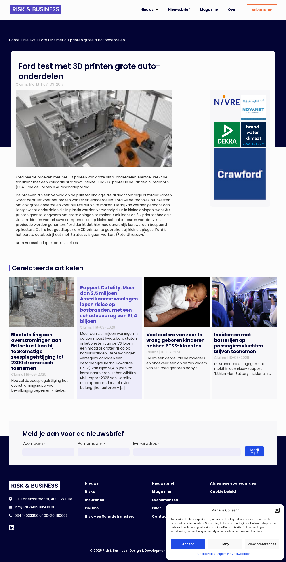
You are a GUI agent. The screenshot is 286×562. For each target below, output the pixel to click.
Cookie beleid (223, 491)
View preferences (262, 544)
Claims (21, 84)
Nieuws (147, 9)
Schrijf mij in (254, 451)
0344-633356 (26, 515)
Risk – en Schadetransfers (109, 516)
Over (232, 9)
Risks (90, 491)
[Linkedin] (12, 527)
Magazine (209, 9)
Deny (225, 544)
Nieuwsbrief (179, 9)
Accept (188, 544)
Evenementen (165, 499)
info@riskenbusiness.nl (34, 507)
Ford (20, 177)
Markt (34, 84)
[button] (277, 510)
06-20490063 (56, 515)
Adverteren (262, 9)
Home (14, 40)
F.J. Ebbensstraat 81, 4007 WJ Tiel (44, 499)
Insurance (94, 499)
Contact (160, 516)
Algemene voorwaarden (233, 554)
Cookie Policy (206, 554)
